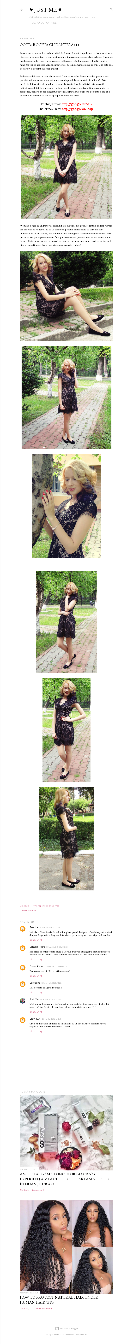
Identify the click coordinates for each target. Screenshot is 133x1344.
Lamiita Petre (37, 946)
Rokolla (34, 927)
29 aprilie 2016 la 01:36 (49, 927)
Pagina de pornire (44, 22)
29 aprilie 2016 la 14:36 (50, 999)
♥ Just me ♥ (46, 9)
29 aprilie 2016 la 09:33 (56, 966)
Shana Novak (81, 1334)
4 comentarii (38, 1190)
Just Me (34, 999)
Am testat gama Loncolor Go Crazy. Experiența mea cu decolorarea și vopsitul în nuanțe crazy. (65, 1178)
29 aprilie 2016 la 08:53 (57, 947)
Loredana (35, 982)
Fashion (32, 910)
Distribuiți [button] (24, 906)
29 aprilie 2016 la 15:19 (51, 1019)
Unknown (35, 1018)
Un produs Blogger (69, 1328)
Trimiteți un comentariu (43, 1308)
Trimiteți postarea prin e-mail (45, 906)
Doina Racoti (37, 966)
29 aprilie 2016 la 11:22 (51, 983)
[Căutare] (111, 9)
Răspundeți (36, 940)
